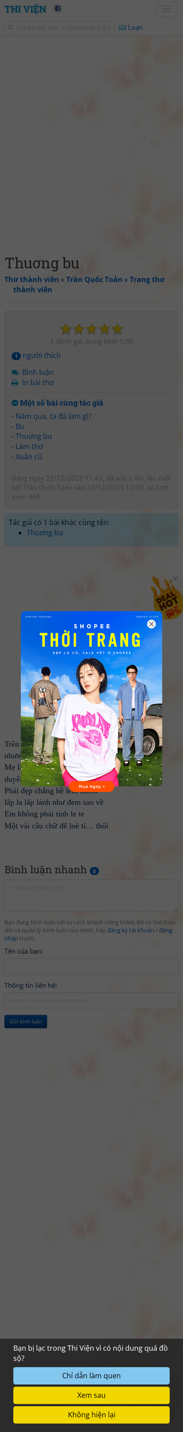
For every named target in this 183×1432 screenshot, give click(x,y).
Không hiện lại (91, 1415)
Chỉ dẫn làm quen (91, 1375)
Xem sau (91, 1395)
